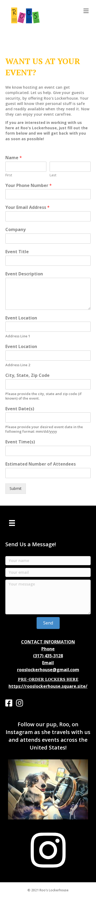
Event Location (21, 318)
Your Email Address (27, 207)
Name (13, 158)
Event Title (17, 252)
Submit (16, 488)
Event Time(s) (20, 442)
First (8, 175)
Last (53, 175)
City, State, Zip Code (27, 375)
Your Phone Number (28, 185)
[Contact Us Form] (12, 523)
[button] (48, 623)
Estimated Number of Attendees (40, 464)
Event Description (24, 274)
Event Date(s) (19, 409)
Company (15, 229)
